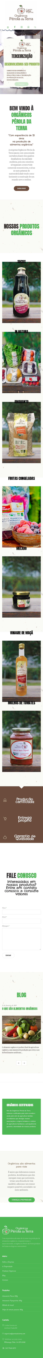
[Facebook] (14, 27)
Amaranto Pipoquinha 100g (12, 1300)
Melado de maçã (8, 1305)
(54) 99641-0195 (10, 1348)
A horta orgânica (12, 1008)
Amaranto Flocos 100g (10, 1296)
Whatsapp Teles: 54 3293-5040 (14, 1342)
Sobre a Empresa (8, 1262)
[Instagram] (21, 27)
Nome (4, 908)
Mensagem (5, 926)
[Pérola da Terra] (21, 12)
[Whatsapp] (28, 27)
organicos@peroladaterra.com (14, 1333)
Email (4, 917)
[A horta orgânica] (21, 1030)
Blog (3, 1275)
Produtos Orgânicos (9, 1271)
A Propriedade (7, 1266)
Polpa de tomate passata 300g (12, 1309)
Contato (5, 1280)
